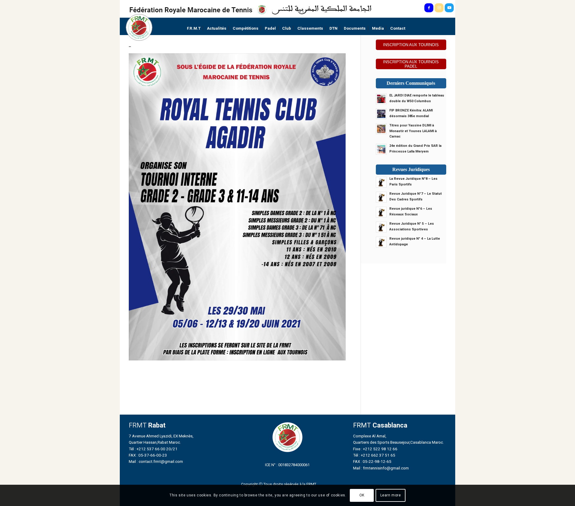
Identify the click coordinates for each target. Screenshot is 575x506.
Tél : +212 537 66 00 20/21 (153, 448)
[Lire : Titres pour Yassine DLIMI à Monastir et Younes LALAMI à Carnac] (381, 128)
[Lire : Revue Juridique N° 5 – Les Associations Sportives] (381, 227)
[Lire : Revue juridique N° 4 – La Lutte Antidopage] (381, 242)
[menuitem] (194, 28)
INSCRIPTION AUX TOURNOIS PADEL (411, 64)
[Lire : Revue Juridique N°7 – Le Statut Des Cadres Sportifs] (381, 197)
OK (361, 495)
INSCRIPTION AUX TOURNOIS (411, 45)
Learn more (390, 495)
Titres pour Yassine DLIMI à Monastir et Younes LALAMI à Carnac (413, 131)
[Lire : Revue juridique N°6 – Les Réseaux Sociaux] (381, 212)
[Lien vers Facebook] (428, 7)
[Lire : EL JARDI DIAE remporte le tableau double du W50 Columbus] (381, 98)
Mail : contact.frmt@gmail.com (156, 461)
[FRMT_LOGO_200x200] (139, 27)
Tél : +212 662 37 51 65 (374, 455)
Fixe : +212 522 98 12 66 (375, 448)
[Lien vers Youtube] (449, 7)
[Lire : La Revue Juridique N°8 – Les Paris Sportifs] (381, 182)
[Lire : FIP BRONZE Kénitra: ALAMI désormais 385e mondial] (381, 113)
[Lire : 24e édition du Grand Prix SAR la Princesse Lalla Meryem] (381, 149)
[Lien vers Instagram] (439, 7)
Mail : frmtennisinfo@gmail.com (381, 468)
